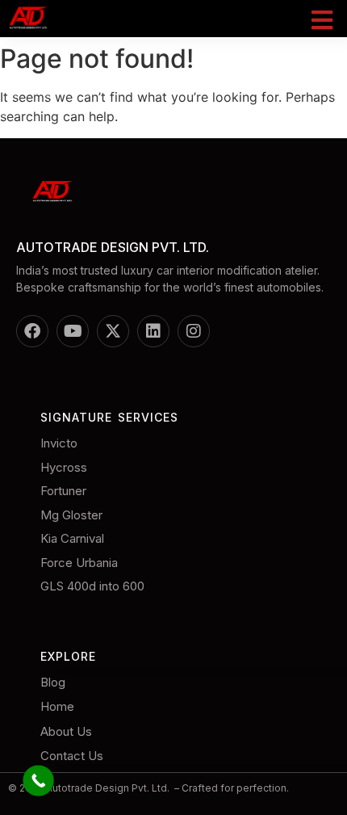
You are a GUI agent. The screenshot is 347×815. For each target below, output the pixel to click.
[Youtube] (72, 331)
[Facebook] (32, 331)
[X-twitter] (113, 331)
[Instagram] (194, 331)
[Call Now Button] (38, 780)
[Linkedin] (153, 331)
